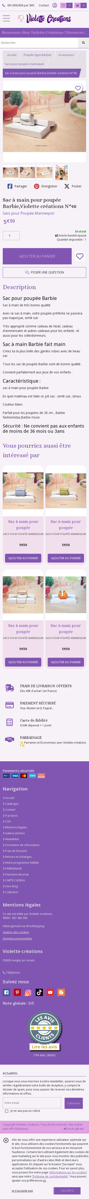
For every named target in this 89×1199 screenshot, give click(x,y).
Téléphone (12, 972)
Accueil (11, 55)
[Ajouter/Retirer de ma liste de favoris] (79, 256)
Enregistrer (48, 186)
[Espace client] (54, 5)
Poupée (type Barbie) (37, 55)
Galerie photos (15, 833)
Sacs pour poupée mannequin (24, 64)
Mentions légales (16, 827)
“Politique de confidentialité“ (50, 1176)
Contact (44, 5)
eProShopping (18, 1129)
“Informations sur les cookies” (68, 1172)
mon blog (11, 886)
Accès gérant (75, 1129)
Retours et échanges (18, 857)
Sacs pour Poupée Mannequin (28, 213)
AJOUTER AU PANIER (37, 256)
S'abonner (73, 1103)
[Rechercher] (83, 43)
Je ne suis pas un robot (25, 1111)
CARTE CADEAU (15, 880)
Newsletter (12, 839)
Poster (76, 186)
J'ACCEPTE (67, 1191)
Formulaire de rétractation (22, 845)
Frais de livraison (16, 851)
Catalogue (11, 804)
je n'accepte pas (22, 1191)
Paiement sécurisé (17, 874)
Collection (11, 892)
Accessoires (66, 55)
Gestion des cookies (16, 932)
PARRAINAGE (13, 868)
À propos (11, 815)
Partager (20, 186)
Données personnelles (17, 938)
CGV (8, 821)
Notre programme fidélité (22, 863)
